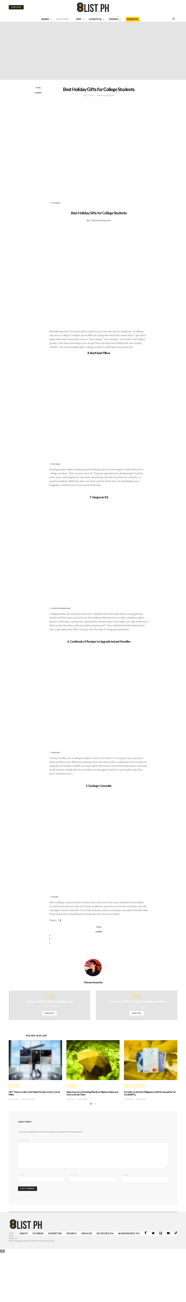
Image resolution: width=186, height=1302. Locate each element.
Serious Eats (56, 752)
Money (141, 1086)
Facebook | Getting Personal (61, 608)
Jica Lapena (55, 1006)
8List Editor (82, 1099)
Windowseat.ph (129, 1233)
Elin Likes (55, 897)
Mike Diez (142, 1006)
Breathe (132, 19)
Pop (78, 19)
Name (21, 1175)
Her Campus (56, 464)
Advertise (55, 1233)
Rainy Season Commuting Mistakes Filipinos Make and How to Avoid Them (92, 1093)
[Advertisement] (93, 1273)
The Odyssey (56, 203)
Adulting (62, 19)
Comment (22, 1140)
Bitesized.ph (105, 1233)
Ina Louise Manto (28, 1099)
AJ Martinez (141, 1099)
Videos (113, 19)
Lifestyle (95, 19)
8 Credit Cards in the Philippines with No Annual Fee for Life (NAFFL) (150, 1093)
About (24, 1233)
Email (73, 1175)
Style (49, 996)
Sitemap (38, 1233)
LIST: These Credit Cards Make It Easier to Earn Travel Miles (34, 1093)
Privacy (71, 1233)
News (45, 19)
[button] (91, 1104)
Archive (86, 1233)
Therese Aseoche (93, 982)
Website (125, 1175)
